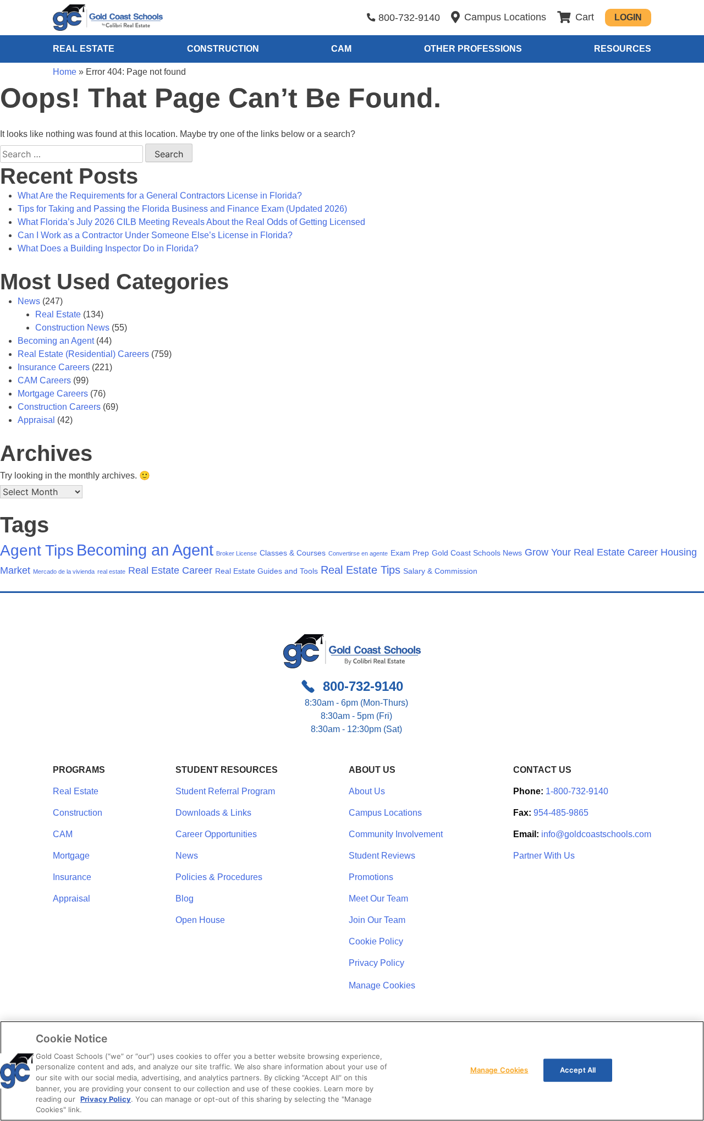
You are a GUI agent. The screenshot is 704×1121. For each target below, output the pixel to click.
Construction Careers (59, 406)
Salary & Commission (440, 571)
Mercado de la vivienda (64, 571)
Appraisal (36, 420)
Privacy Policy (376, 963)
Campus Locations (385, 812)
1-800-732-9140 (577, 791)
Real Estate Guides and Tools (266, 571)
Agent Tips (37, 550)
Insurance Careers (54, 367)
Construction (223, 48)
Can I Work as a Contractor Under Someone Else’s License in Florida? (155, 235)
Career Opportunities (216, 834)
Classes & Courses (293, 552)
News (29, 301)
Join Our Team (377, 920)
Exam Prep (410, 552)
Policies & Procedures (218, 877)
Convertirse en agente (358, 553)
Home (64, 71)
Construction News (72, 327)
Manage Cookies (382, 985)
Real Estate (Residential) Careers (83, 354)
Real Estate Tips (360, 570)
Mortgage (71, 855)
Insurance (72, 877)
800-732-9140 (409, 17)
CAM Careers (44, 380)
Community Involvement (396, 834)
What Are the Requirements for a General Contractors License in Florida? (160, 195)
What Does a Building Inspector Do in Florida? (108, 248)
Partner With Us (544, 855)
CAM (341, 48)
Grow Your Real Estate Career (591, 552)
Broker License (236, 553)
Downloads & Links (213, 812)
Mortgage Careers (53, 393)
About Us (367, 791)
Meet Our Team (378, 898)
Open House (200, 920)
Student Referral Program (225, 791)
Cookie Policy (376, 941)
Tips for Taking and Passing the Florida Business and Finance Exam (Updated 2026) (182, 208)
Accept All (578, 1069)
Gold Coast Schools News (477, 552)
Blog (184, 898)
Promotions (371, 877)
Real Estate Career (170, 570)
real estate (111, 571)
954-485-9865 (561, 812)
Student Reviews (382, 855)
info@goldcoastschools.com (596, 834)
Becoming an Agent (56, 340)
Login (628, 17)
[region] (352, 1071)
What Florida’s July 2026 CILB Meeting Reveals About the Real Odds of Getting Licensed (191, 222)
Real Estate (83, 48)
